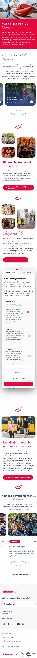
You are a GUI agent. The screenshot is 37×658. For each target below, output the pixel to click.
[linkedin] (23, 624)
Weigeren (18, 372)
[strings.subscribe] (31, 604)
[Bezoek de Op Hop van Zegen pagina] (28, 541)
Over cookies (26, 272)
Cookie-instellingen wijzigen (11, 641)
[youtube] (18, 624)
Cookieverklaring (7, 637)
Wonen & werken (7, 618)
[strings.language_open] (28, 654)
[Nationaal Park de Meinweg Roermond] (28, 101)
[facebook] (8, 624)
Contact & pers (7, 611)
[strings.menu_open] (34, 654)
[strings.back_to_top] (4, 584)
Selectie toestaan (19, 378)
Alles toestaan (19, 384)
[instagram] (4, 624)
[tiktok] (13, 624)
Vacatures (5, 613)
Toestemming (10, 272)
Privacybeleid (6, 633)
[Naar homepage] (10, 654)
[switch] (28, 336)
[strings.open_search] (23, 654)
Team (3, 616)
